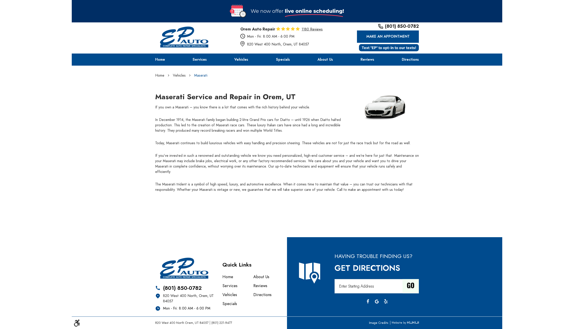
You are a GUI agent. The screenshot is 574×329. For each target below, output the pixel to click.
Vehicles (241, 59)
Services (200, 59)
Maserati (200, 75)
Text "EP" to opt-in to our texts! (389, 47)
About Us (325, 59)
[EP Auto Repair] (184, 37)
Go (411, 286)
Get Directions (367, 268)
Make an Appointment (388, 36)
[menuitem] (160, 60)
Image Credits (379, 323)
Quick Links (237, 264)
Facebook (367, 301)
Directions (410, 59)
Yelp (385, 301)
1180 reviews (312, 29)
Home (160, 59)
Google (376, 301)
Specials (283, 59)
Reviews (367, 59)
